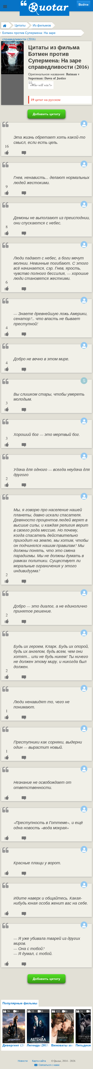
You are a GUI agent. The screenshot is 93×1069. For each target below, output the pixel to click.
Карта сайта (39, 1060)
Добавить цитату (46, 114)
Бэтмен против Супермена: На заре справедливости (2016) (29, 33)
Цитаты (20, 25)
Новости (23, 1060)
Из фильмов (42, 25)
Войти (83, 4)
